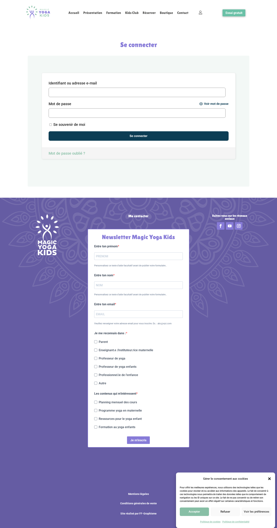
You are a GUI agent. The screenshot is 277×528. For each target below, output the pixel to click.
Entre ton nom (103, 275)
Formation (113, 13)
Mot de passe (60, 104)
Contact (182, 13)
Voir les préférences (256, 512)
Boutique (166, 13)
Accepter (194, 512)
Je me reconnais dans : (110, 333)
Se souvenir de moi (68, 124)
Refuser (225, 512)
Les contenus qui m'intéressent (115, 393)
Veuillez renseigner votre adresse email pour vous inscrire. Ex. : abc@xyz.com (132, 323)
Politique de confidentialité (235, 521)
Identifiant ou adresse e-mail (73, 83)
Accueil (73, 13)
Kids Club (131, 13)
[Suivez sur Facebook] (220, 226)
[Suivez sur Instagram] (239, 226)
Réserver (149, 13)
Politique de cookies (210, 521)
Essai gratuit (234, 13)
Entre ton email (104, 304)
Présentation (92, 13)
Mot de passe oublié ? (67, 153)
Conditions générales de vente (138, 503)
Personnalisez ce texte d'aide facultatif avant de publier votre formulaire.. (130, 265)
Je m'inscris (138, 440)
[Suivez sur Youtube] (229, 226)
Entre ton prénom (106, 246)
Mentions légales (138, 493)
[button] (269, 479)
